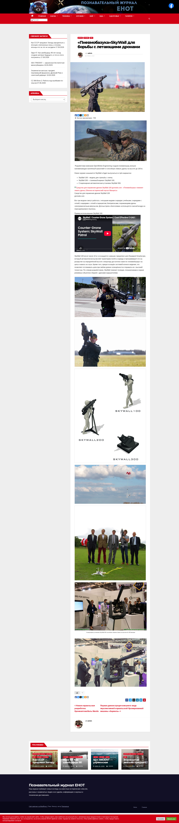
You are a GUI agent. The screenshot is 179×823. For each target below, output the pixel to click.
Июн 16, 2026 (100, 766)
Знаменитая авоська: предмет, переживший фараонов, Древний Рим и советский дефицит (47, 73)
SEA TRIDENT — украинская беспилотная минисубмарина (103, 763)
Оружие (80, 16)
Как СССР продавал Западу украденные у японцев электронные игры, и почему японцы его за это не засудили (48, 45)
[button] (149, 19)
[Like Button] (77, 692)
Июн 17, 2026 (39, 766)
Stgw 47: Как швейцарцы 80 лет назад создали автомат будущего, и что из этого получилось (47, 55)
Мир (92, 16)
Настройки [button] (160, 819)
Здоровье (114, 16)
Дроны (80, 37)
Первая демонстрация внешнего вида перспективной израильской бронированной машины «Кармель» (121, 708)
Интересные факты (39, 754)
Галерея (129, 16)
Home (135, 807)
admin (90, 53)
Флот (107, 757)
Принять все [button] (171, 819)
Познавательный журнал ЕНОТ (57, 785)
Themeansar (65, 806)
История (49, 754)
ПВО (91, 37)
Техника (66, 16)
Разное (39, 757)
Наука (53, 16)
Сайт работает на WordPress (38, 806)
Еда (102, 16)
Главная (42, 16)
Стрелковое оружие (76, 757)
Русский (35, 20)
